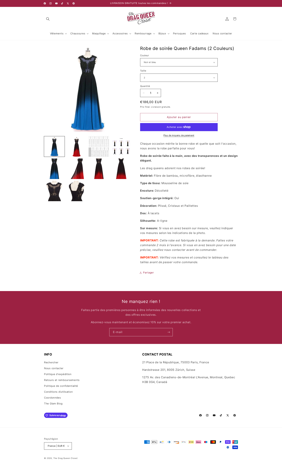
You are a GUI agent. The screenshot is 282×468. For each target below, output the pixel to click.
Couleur (144, 55)
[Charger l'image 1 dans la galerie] (54, 146)
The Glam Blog (53, 403)
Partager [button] (148, 272)
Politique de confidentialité (61, 385)
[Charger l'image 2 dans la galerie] (76, 146)
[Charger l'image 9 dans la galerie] (54, 191)
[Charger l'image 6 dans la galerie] (76, 168)
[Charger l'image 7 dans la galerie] (99, 168)
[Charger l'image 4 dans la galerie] (121, 146)
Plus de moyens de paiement (178, 135)
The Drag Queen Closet (65, 458)
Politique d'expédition (58, 374)
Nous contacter (53, 368)
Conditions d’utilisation (58, 391)
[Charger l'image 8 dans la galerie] (121, 168)
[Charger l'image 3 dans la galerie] (99, 146)
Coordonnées (52, 397)
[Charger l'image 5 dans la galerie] (54, 168)
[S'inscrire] (169, 332)
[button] (48, 19)
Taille (143, 70)
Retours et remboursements (62, 380)
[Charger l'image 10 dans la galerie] (76, 191)
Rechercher (51, 362)
